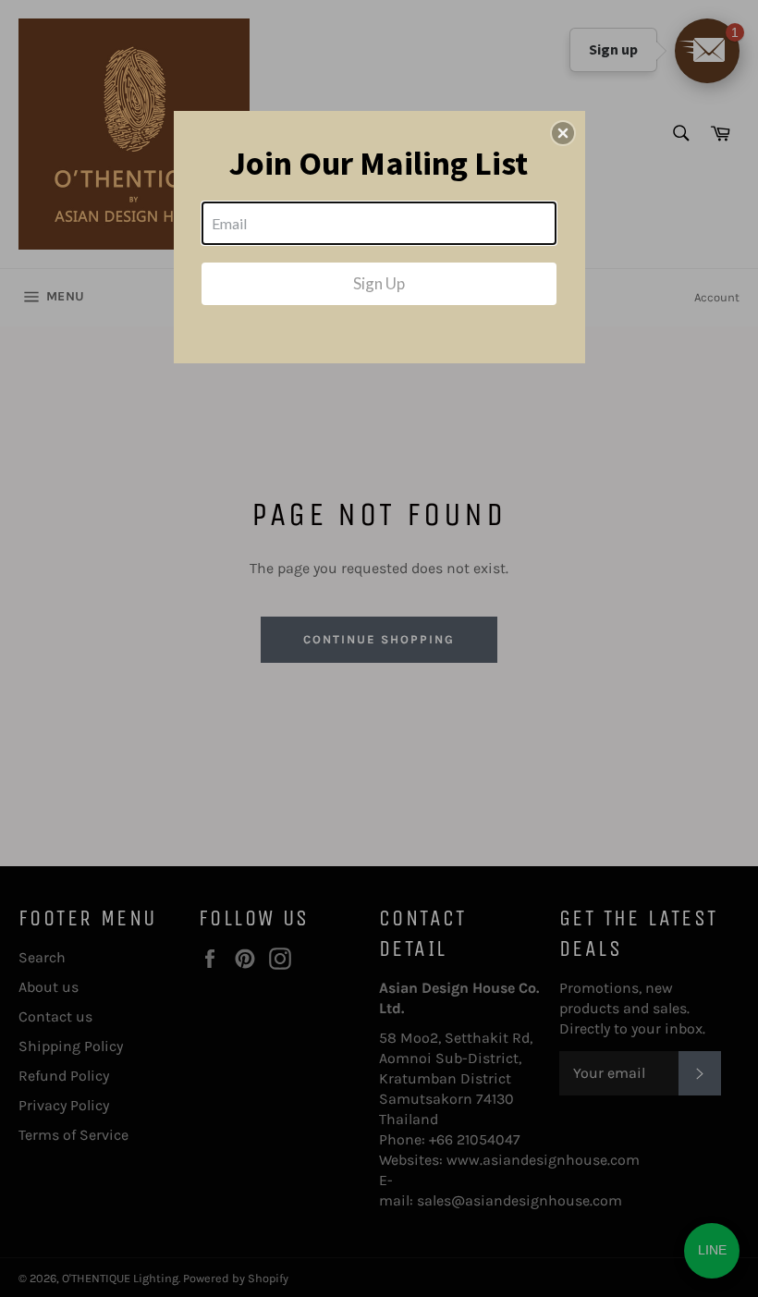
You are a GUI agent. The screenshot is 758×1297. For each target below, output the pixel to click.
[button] (563, 133)
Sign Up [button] (379, 283)
